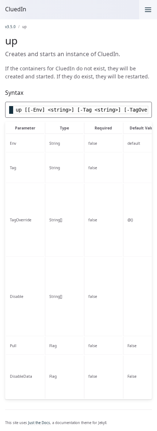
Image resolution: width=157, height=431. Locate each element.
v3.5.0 (10, 26)
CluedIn (15, 9)
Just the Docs (39, 422)
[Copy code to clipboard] (146, 108)
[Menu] (148, 9)
